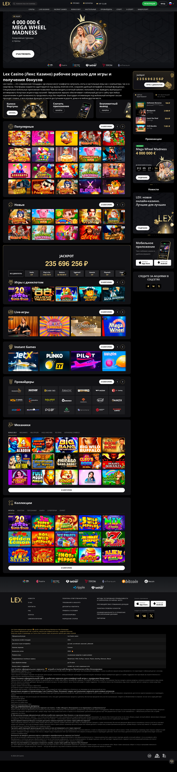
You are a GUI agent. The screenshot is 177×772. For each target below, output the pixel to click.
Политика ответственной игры (75, 598)
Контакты (32, 606)
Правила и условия (70, 610)
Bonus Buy (76, 9)
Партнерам (101, 618)
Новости (31, 598)
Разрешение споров (70, 619)
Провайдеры (106, 9)
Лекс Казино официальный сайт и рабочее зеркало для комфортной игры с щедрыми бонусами (41, 631)
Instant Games (60, 9)
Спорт (119, 9)
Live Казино (44, 9)
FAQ (29, 610)
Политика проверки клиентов (108, 608)
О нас (30, 602)
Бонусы (31, 614)
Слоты (31, 9)
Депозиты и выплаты (71, 606)
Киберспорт (143, 9)
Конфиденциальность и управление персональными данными (111, 613)
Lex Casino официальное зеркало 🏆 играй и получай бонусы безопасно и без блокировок (39, 629)
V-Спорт (129, 9)
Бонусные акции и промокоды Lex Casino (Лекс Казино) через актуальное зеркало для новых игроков (43, 633)
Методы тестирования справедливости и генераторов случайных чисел (112, 599)
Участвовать (23, 54)
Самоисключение (35, 619)
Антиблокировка (69, 614)
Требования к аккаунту (72, 602)
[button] (130, 109)
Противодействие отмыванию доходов (112, 604)
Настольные (90, 9)
